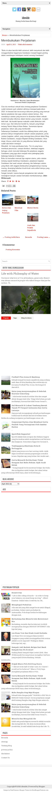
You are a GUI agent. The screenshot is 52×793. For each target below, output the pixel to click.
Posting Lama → (43, 237)
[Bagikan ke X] (12, 186)
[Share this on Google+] (13, 181)
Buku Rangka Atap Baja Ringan (25, 692)
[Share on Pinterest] (16, 181)
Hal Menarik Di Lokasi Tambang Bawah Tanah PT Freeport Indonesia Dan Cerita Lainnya (29, 407)
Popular (6, 318)
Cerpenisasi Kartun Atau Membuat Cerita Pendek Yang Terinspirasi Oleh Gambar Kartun (30, 424)
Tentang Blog (6, 745)
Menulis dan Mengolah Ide (24, 719)
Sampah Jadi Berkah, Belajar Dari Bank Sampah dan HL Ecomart (29, 648)
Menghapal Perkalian (21, 605)
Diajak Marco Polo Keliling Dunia (27, 664)
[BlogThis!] (9, 186)
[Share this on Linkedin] (19, 181)
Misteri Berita (32, 208)
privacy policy (7, 749)
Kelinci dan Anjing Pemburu (6, 210)
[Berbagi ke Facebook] (14, 186)
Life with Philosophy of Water (20, 273)
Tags (15, 318)
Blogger (42, 786)
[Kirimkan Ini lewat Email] (7, 186)
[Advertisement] (26, 347)
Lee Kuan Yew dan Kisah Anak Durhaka (29, 633)
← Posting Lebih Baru (11, 237)
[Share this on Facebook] (8, 181)
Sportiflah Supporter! (21, 434)
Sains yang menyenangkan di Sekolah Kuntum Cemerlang (29, 392)
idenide (26, 17)
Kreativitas (17, 593)
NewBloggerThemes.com (40, 790)
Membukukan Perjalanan (18, 40)
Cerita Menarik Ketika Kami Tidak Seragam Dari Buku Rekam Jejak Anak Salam (29, 462)
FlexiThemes (14, 790)
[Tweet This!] (10, 181)
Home (4, 35)
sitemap (4, 742)
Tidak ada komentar (25, 44)
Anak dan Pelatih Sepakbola (31, 227)
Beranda (28, 237)
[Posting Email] (3, 185)
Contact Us (5, 757)
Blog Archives (26, 318)
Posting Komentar (13, 249)
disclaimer (5, 753)
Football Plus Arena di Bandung (26, 377)
